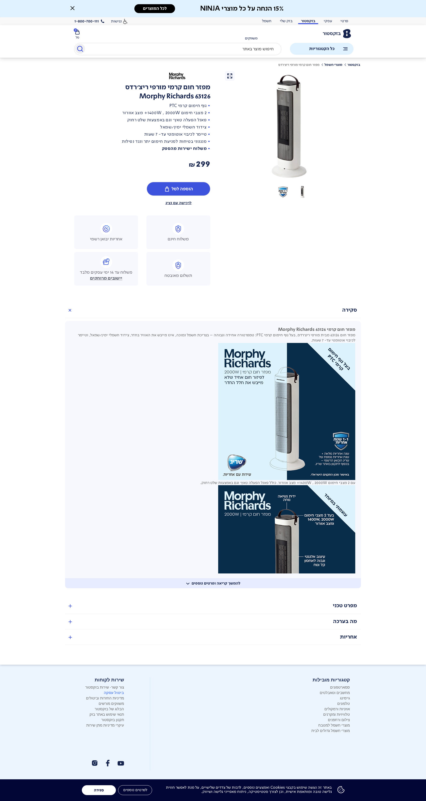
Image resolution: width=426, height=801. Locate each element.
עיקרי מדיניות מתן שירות (105, 725)
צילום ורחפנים (339, 719)
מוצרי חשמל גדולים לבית (330, 730)
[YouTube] (121, 763)
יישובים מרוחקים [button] (106, 278)
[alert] (213, 8)
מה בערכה (345, 621)
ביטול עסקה (114, 692)
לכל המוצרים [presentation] (155, 8)
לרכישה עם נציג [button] (178, 203)
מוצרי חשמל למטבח (334, 725)
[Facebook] (107, 763)
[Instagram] (94, 763)
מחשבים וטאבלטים (335, 692)
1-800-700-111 (86, 21)
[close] (72, 8)
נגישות (116, 21)
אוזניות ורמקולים (337, 708)
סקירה (349, 310)
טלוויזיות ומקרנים (336, 714)
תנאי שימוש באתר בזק (106, 714)
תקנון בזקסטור (112, 719)
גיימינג (345, 697)
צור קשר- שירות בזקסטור (104, 687)
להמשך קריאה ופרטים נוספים (216, 583)
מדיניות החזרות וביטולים (105, 697)
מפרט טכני (345, 605)
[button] (303, 191)
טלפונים (343, 703)
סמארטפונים (340, 687)
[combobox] (177, 49)
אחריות (348, 637)
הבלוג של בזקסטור (109, 708)
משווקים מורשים (111, 703)
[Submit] (79, 50)
